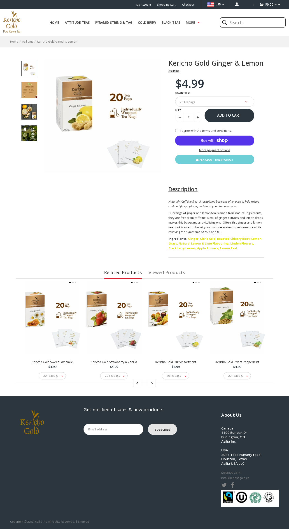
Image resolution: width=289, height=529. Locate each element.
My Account (143, 5)
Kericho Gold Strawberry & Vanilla (114, 362)
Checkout (188, 5)
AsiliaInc (173, 71)
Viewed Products (167, 272)
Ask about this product (216, 159)
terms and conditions (216, 131)
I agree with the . (206, 131)
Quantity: (182, 93)
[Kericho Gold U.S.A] (11, 32)
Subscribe (162, 429)
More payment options (214, 150)
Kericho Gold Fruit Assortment (175, 362)
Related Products (123, 272)
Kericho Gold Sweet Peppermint (237, 362)
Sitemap (83, 522)
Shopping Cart (166, 5)
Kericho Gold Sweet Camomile (52, 362)
